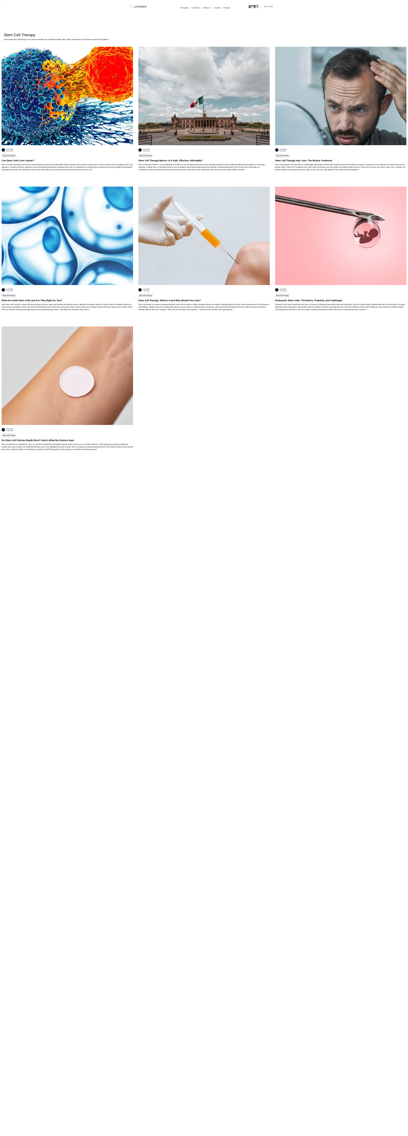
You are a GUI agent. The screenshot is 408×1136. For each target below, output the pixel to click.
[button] (184, 8)
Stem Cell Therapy (9, 155)
